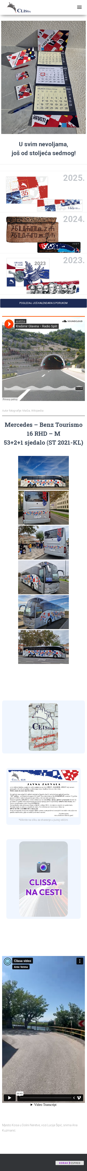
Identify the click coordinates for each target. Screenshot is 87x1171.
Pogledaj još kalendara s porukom (43, 303)
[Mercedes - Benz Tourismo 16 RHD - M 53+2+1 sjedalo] (43, 473)
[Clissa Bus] (20, 7)
